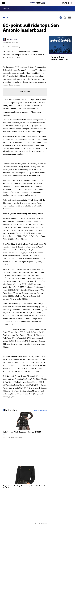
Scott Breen (13, 39)
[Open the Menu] (3, 3)
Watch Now (67, 3)
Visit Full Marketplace (40, 410)
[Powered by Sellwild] (44, 524)
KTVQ (5, 17)
